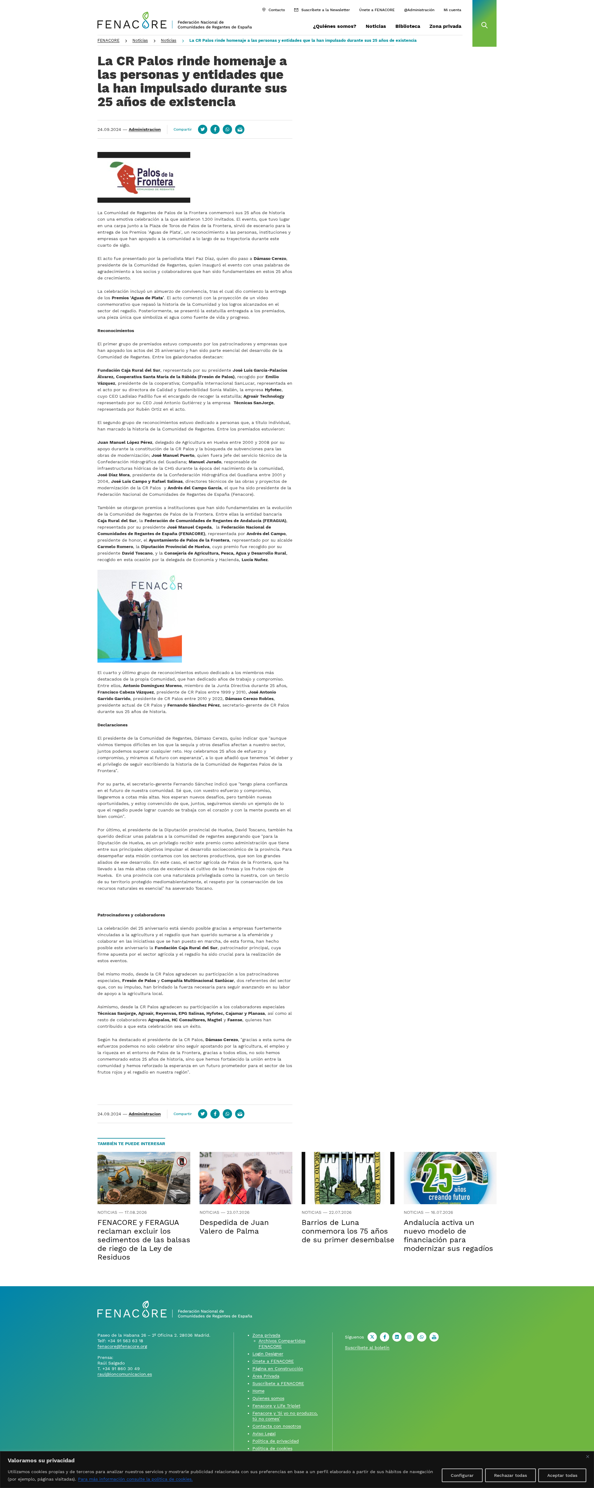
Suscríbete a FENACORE (278, 1383)
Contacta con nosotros (276, 1426)
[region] (297, 1469)
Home (258, 1390)
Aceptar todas (562, 1475)
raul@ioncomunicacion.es (124, 1374)
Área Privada (265, 1375)
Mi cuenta (452, 10)
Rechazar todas (510, 1475)
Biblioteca (407, 26)
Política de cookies (272, 1448)
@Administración (419, 10)
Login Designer (267, 1353)
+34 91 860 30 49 (121, 1368)
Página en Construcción (277, 1368)
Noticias (376, 26)
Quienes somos (268, 1398)
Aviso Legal (264, 1433)
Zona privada (445, 26)
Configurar (462, 1475)
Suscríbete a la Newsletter (325, 10)
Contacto (277, 10)
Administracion (145, 129)
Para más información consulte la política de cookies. (135, 1479)
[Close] (587, 1456)
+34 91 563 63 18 (125, 1340)
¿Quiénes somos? (334, 26)
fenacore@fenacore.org (122, 1346)
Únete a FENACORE (377, 10)
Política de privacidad (275, 1440)
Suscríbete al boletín (367, 1347)
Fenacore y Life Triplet (276, 1405)
